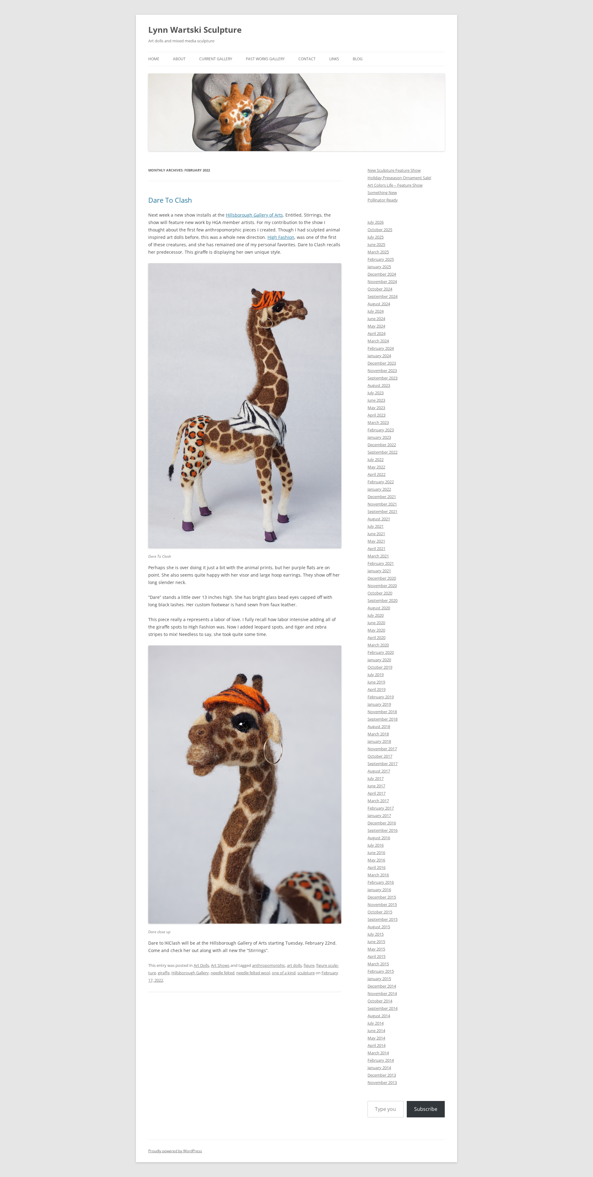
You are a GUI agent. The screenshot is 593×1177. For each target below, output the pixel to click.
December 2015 (382, 897)
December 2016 (382, 823)
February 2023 (381, 430)
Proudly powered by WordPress (175, 1151)
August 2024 (379, 304)
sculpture (306, 973)
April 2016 (376, 867)
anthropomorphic (268, 965)
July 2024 (376, 311)
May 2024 (376, 326)
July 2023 (376, 393)
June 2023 (376, 400)
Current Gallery (215, 58)
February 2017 (381, 808)
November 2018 (382, 711)
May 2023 (376, 407)
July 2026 (376, 222)
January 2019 (379, 704)
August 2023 (379, 385)
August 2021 (379, 519)
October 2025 (380, 229)
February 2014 (381, 1060)
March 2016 (378, 875)
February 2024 (381, 348)
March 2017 (378, 800)
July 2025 (376, 237)
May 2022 (376, 467)
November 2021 (382, 504)
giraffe (164, 973)
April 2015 (376, 956)
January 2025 (379, 266)
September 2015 (382, 919)
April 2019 (376, 689)
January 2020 (379, 660)
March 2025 (378, 252)
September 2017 (382, 763)
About (179, 58)
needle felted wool (253, 973)
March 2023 (378, 422)
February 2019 (381, 697)
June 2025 (376, 244)
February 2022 (381, 482)
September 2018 (382, 719)
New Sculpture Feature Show (394, 170)
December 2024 (382, 274)
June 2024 (376, 318)
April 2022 (376, 474)
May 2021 (376, 541)
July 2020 (376, 615)
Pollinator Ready (383, 200)
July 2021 (376, 526)
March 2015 (378, 964)
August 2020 (379, 608)
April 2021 (376, 548)
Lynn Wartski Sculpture (195, 29)
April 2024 (376, 333)
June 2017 (376, 786)
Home (153, 58)
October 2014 (380, 1001)
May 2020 (376, 630)
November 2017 (382, 749)
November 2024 (382, 281)
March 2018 (378, 734)
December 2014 (382, 986)
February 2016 (381, 882)
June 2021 (376, 533)
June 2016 (376, 852)
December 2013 (382, 1075)
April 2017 (376, 793)
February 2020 (381, 652)
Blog (358, 58)
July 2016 (376, 845)
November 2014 (382, 993)
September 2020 (382, 600)
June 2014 (376, 1030)
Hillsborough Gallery (190, 973)
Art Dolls (201, 965)
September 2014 (382, 1008)
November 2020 (382, 585)
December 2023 (382, 363)
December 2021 (382, 496)
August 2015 (379, 926)
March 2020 (378, 645)
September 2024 (382, 296)
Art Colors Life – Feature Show (395, 185)
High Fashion (280, 237)
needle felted (222, 973)
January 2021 (379, 571)
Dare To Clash (170, 200)
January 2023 (379, 437)
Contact (307, 58)
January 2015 (379, 978)
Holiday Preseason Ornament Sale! (399, 177)
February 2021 (381, 563)
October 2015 (380, 912)
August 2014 (379, 1015)
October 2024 (380, 289)
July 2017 (376, 778)
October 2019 (380, 667)
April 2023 (376, 415)
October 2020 (380, 593)
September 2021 (382, 511)
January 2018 (379, 741)
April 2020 (376, 637)
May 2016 (376, 860)
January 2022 (379, 489)
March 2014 (378, 1053)
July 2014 (376, 1023)
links (334, 58)
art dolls (294, 965)
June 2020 (376, 622)
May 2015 (376, 949)
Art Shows (220, 965)
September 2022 (382, 452)
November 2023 (382, 370)
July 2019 (376, 674)
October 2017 (380, 756)
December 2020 (382, 578)
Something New (382, 192)
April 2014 (376, 1045)
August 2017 (379, 771)
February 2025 (381, 259)
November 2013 (382, 1082)
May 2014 (376, 1038)
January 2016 (379, 889)
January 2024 (379, 355)
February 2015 (381, 971)
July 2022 (376, 459)
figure (309, 965)
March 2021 (378, 556)
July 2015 (376, 934)
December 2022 (382, 444)
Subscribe (425, 1109)
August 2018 (379, 726)
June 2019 (376, 682)
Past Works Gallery (265, 58)
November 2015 (382, 904)
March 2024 (378, 341)
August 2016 (379, 837)
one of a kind (284, 973)
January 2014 (379, 1067)
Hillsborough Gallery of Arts (254, 215)
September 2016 (382, 830)
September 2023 (382, 378)
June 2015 (376, 941)
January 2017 (379, 815)
